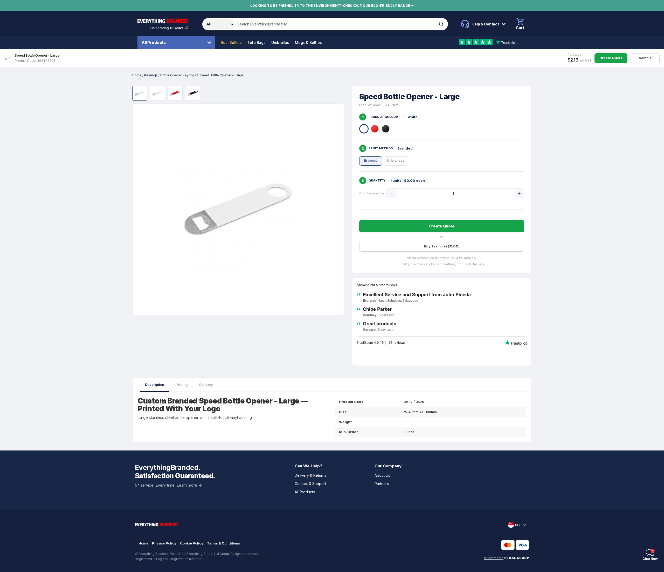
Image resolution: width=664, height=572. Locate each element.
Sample (645, 58)
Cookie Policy (191, 543)
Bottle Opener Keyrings (178, 75)
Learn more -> (189, 485)
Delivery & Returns (310, 475)
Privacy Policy (164, 543)
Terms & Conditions (223, 543)
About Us (382, 475)
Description (154, 384)
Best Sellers (231, 42)
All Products (154, 42)
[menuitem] (177, 42)
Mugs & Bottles (308, 42)
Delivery (206, 384)
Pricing (182, 384)
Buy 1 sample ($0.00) (442, 246)
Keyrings (151, 75)
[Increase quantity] (519, 193)
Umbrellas (280, 42)
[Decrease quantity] (391, 193)
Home (137, 75)
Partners (382, 483)
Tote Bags (256, 42)
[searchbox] (335, 24)
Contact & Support (310, 483)
